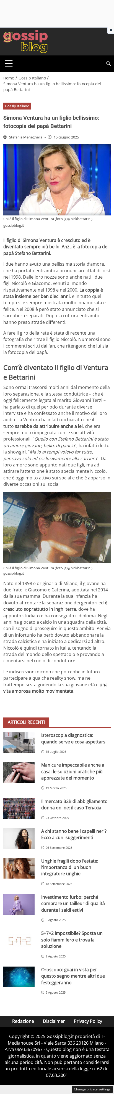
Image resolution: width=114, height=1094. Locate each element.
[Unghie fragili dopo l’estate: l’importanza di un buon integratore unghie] (19, 868)
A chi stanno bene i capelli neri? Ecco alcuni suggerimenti (74, 834)
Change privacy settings (92, 1089)
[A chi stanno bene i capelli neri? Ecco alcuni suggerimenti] (19, 838)
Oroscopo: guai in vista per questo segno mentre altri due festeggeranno (73, 976)
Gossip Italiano (17, 105)
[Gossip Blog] (25, 41)
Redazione (23, 1021)
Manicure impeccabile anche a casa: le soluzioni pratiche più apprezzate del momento (72, 771)
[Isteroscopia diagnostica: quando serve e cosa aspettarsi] (19, 742)
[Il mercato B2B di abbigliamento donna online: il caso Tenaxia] (19, 808)
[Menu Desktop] (8, 63)
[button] (108, 63)
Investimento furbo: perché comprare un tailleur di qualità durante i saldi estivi (73, 903)
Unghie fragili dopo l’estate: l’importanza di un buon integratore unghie (69, 867)
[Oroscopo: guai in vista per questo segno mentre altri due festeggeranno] (19, 977)
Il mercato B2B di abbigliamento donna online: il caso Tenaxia (74, 804)
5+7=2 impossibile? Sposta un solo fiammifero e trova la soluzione (72, 939)
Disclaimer (54, 1021)
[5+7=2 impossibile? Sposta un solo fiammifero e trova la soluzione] (19, 940)
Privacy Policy (88, 1021)
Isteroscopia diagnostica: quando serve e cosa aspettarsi (74, 738)
